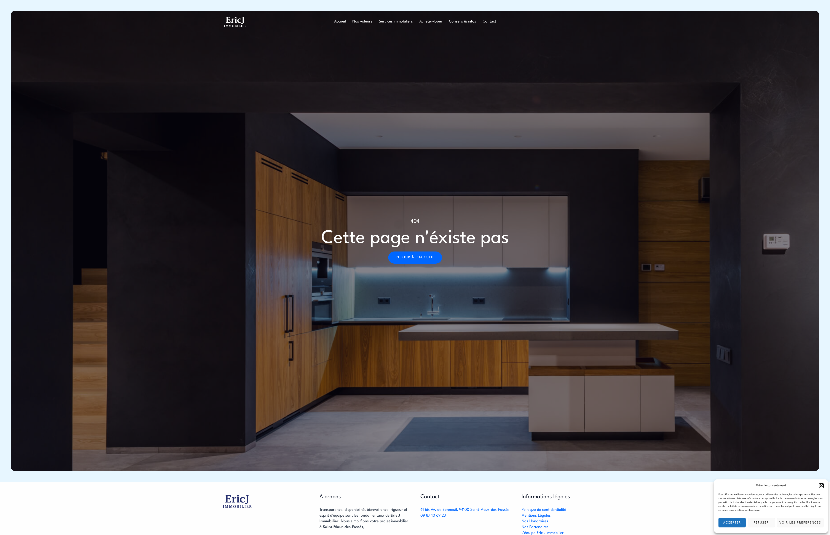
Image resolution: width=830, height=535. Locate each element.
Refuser (761, 522)
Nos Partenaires (535, 527)
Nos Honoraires (535, 521)
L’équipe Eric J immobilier (543, 533)
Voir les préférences (800, 522)
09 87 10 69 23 (433, 515)
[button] (821, 486)
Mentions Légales (536, 515)
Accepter (732, 522)
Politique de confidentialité (544, 510)
